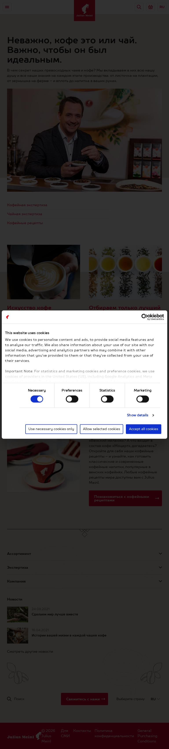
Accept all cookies (143, 429)
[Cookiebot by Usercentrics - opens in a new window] (144, 317)
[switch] (72, 399)
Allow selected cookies (101, 429)
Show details (137, 415)
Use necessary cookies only (51, 429)
